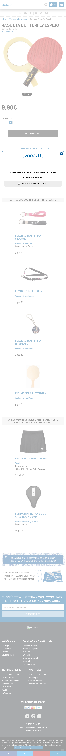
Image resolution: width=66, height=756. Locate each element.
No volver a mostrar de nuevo (34, 183)
